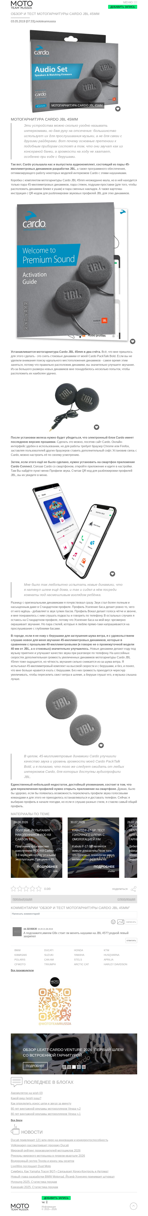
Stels (78, 959)
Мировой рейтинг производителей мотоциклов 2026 (45, 1150)
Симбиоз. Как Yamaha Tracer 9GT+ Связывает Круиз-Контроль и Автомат (59, 1171)
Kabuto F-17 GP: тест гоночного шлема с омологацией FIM (88, 835)
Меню (128, 2)
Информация (49, 1207)
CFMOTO (20, 964)
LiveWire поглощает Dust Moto (31, 1166)
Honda (78, 950)
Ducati (48, 950)
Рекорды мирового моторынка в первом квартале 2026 (48, 1155)
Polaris (19, 959)
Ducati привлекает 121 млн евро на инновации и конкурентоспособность (59, 1140)
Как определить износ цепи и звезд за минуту (41, 1103)
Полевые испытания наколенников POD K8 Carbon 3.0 (33, 835)
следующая (126, 899)
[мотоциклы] (21, 5)
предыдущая (22, 899)
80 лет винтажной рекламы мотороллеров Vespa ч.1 (46, 1113)
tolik (55, 871)
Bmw (17, 950)
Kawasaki (20, 955)
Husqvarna (111, 955)
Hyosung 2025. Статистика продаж (34, 1181)
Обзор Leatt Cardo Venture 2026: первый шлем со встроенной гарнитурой (73, 1052)
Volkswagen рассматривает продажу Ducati (40, 1145)
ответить (131, 940)
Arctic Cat (81, 964)
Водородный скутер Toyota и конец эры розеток (42, 1160)
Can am (49, 959)
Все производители (22, 970)
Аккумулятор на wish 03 (27, 1093)
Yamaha (79, 955)
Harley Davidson (115, 964)
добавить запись (122, 6)
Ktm (106, 950)
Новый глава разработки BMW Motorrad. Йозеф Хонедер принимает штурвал (62, 1176)
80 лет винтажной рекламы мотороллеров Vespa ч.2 (46, 1108)
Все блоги (16, 1120)
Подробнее (47, 866)
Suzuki (48, 955)
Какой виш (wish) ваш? (26, 1098)
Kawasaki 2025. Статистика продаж (34, 1187)
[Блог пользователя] (17, 931)
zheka (111, 871)
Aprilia (108, 959)
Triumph (50, 964)
